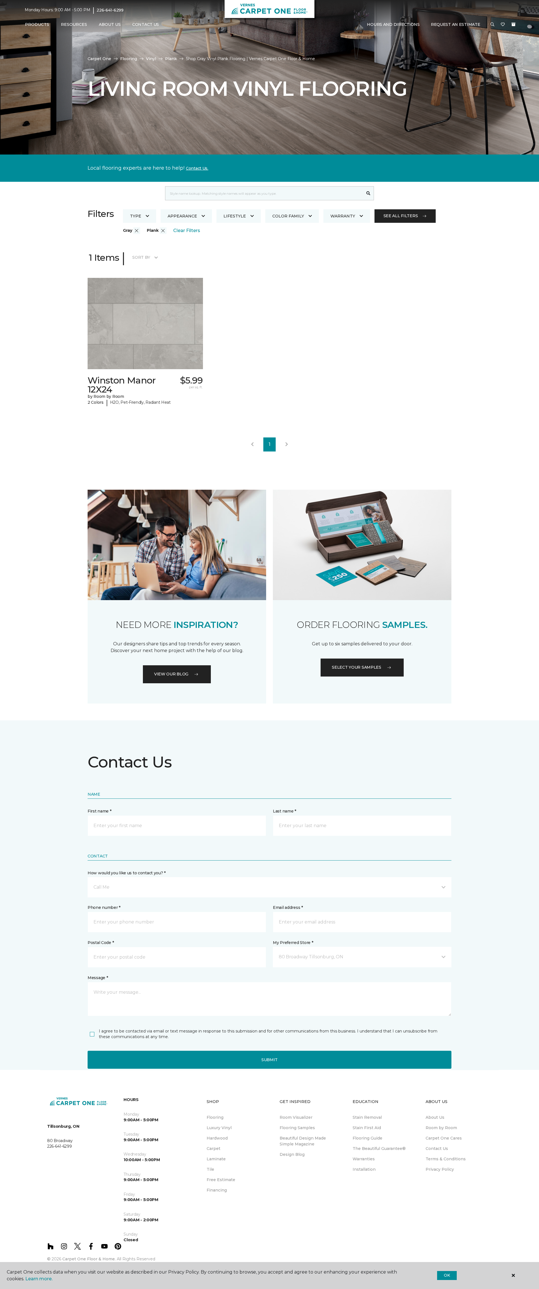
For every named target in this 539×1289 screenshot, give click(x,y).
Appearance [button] (182, 216)
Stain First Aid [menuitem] (367, 1127)
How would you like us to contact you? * (127, 873)
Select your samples (356, 667)
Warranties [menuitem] (364, 1158)
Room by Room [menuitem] (441, 1127)
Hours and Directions (393, 24)
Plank (171, 58)
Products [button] (37, 24)
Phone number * (104, 907)
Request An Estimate (455, 24)
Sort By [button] (141, 257)
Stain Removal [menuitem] (367, 1117)
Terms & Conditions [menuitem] (446, 1158)
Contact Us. (197, 168)
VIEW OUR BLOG (171, 674)
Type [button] (135, 216)
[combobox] (264, 193)
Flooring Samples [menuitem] (297, 1127)
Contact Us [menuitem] (145, 24)
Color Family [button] (288, 216)
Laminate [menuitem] (216, 1158)
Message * (98, 978)
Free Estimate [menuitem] (221, 1179)
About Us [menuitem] (435, 1117)
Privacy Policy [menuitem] (440, 1169)
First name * (99, 811)
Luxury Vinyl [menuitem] (219, 1127)
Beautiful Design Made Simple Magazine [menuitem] (303, 1141)
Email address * (288, 907)
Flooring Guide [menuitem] (367, 1138)
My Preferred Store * (293, 943)
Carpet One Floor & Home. (89, 1258)
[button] (492, 25)
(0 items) (513, 24)
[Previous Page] (252, 444)
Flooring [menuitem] (215, 1117)
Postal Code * (101, 943)
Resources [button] (74, 24)
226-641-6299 (110, 10)
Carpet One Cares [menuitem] (444, 1138)
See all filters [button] (400, 215)
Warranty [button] (342, 216)
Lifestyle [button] (234, 216)
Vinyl (151, 58)
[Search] (368, 193)
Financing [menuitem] (217, 1190)
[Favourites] (502, 25)
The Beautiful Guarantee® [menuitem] (379, 1148)
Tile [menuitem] (210, 1169)
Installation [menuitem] (364, 1169)
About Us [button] (110, 24)
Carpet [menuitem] (213, 1148)
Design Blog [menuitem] (292, 1154)
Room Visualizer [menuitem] (296, 1117)
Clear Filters (186, 230)
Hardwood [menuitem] (217, 1138)
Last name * (284, 811)
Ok (447, 1275)
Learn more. (38, 1278)
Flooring (128, 58)
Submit (269, 1059)
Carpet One (99, 58)
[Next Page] (286, 444)
